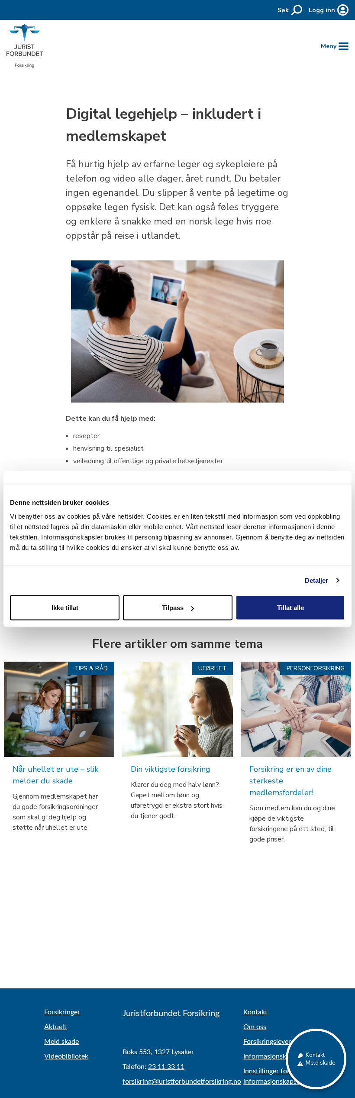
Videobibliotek (66, 1056)
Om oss (254, 1026)
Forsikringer (62, 1012)
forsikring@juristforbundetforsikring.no (182, 1081)
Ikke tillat (65, 607)
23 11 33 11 (166, 1066)
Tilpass (173, 607)
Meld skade (61, 1041)
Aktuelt (55, 1026)
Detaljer (317, 580)
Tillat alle (290, 607)
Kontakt (255, 1012)
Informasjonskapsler (273, 1056)
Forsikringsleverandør (276, 1041)
